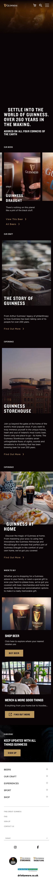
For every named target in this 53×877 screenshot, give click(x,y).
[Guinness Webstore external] (38, 859)
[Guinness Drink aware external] (28, 869)
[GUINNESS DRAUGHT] (22, 176)
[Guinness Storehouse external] (25, 859)
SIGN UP (12, 752)
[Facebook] (37, 847)
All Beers (11, 224)
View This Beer (14, 219)
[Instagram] (15, 847)
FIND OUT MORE (22, 714)
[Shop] (34, 5)
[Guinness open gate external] (13, 861)
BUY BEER (14, 653)
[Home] (10, 5)
